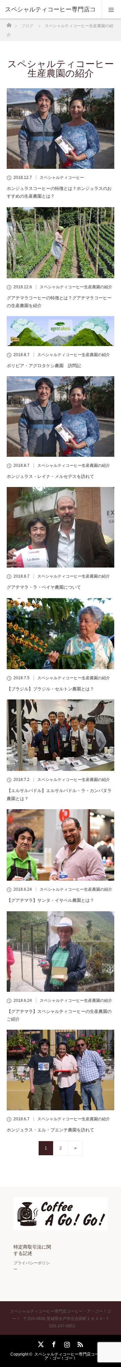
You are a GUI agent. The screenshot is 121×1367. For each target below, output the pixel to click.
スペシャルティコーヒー (62, 178)
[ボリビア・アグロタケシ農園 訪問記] (60, 331)
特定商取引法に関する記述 (32, 1250)
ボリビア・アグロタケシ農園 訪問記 (44, 365)
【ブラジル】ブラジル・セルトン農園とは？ (50, 688)
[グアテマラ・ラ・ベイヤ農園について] (60, 527)
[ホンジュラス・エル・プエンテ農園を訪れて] (60, 1070)
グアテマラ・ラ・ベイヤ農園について (44, 587)
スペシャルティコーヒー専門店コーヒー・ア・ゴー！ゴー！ (72, 1356)
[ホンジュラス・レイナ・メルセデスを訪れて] (60, 416)
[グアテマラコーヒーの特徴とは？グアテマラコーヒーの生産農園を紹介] (60, 242)
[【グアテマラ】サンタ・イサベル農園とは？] (60, 845)
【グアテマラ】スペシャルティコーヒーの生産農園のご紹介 (59, 1015)
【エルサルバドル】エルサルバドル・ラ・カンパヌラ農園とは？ (59, 794)
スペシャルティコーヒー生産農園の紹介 (76, 287)
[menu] (111, 9)
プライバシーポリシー (31, 1266)
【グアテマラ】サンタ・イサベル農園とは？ (50, 900)
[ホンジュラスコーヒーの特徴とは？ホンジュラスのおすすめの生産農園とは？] (60, 128)
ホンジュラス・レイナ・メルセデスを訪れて (50, 476)
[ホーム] (9, 23)
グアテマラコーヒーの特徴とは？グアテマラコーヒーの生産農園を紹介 (59, 301)
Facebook (53, 1343)
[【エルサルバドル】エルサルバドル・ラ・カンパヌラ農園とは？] (60, 735)
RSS (79, 1343)
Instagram (66, 1343)
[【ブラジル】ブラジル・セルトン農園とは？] (60, 633)
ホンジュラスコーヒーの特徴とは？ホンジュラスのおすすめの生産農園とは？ (59, 192)
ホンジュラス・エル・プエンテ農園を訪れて (50, 1129)
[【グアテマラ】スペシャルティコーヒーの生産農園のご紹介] (60, 951)
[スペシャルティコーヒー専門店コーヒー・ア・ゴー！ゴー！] (60, 1225)
